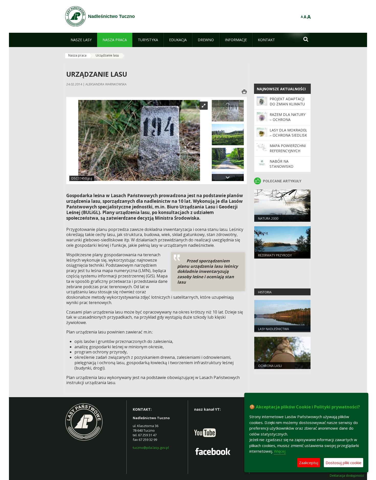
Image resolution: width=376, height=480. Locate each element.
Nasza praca (77, 55)
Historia (265, 292)
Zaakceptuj (308, 462)
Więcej (279, 451)
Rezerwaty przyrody (275, 255)
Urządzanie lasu (107, 55)
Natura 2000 (268, 218)
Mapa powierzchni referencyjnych (288, 148)
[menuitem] (81, 40)
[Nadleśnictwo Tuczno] (75, 16)
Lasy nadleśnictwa (273, 329)
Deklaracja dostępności (347, 475)
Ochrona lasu (270, 366)
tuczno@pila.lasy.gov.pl (151, 447)
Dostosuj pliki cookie (343, 462)
